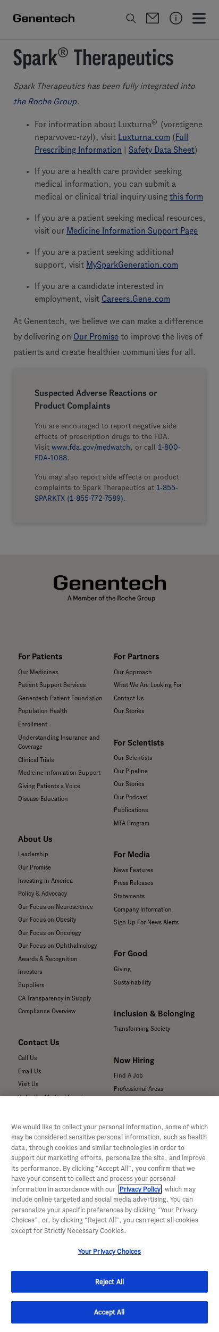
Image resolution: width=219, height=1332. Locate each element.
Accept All (109, 1312)
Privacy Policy (140, 1189)
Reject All (109, 1281)
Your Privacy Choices (109, 1251)
